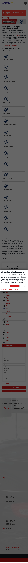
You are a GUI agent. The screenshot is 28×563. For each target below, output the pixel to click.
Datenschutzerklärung (6, 289)
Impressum (15, 289)
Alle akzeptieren (14, 286)
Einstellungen (23, 286)
